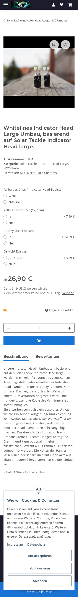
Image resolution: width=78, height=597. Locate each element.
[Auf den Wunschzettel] (65, 44)
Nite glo (14, 202)
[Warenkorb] (70, 4)
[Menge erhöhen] (69, 327)
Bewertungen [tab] (48, 356)
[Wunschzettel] (61, 4)
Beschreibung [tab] (16, 356)
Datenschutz (36, 544)
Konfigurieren (40, 568)
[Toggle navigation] (5, 2)
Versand (68, 293)
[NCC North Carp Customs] (20, 5)
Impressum (15, 544)
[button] (53, 4)
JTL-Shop (46, 591)
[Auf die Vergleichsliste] (54, 44)
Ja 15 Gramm (42, 258)
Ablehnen (40, 581)
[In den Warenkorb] (6, 34)
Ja (42, 216)
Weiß (12, 196)
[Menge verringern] (8, 327)
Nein (12, 223)
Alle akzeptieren (40, 556)
